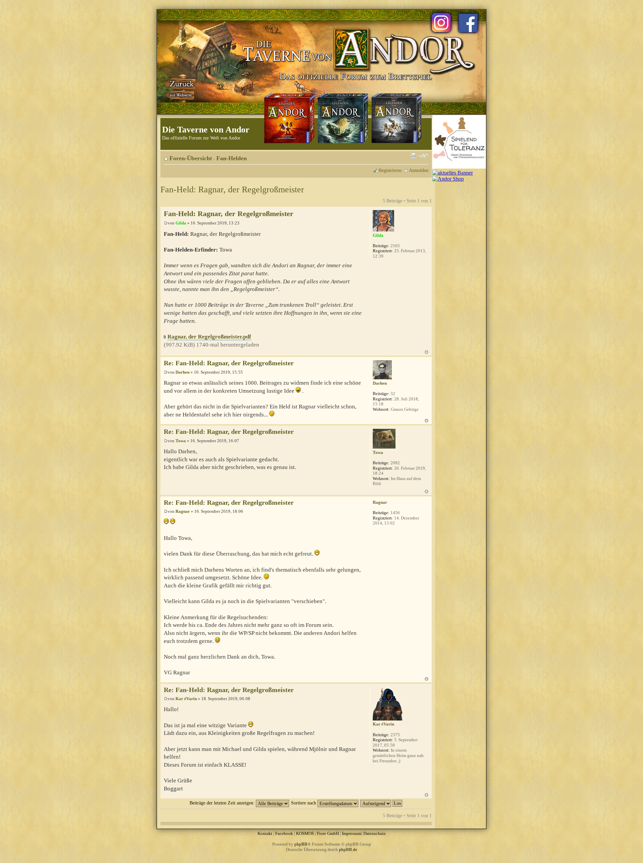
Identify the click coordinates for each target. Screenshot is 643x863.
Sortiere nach (304, 802)
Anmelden (418, 170)
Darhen (182, 372)
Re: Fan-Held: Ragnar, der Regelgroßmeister (229, 363)
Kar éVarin (186, 698)
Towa (180, 440)
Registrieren (390, 170)
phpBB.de (348, 849)
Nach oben (426, 352)
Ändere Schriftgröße (423, 156)
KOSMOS (305, 833)
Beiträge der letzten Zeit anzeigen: (223, 802)
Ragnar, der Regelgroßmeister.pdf (209, 336)
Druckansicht (413, 156)
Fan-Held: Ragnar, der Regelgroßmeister (232, 189)
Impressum (351, 833)
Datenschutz (374, 833)
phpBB (300, 844)
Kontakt (265, 833)
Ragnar (182, 511)
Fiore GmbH (328, 833)
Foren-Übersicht (190, 158)
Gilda (180, 222)
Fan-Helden (231, 158)
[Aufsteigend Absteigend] (381, 802)
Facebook (284, 833)
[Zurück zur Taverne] (180, 88)
